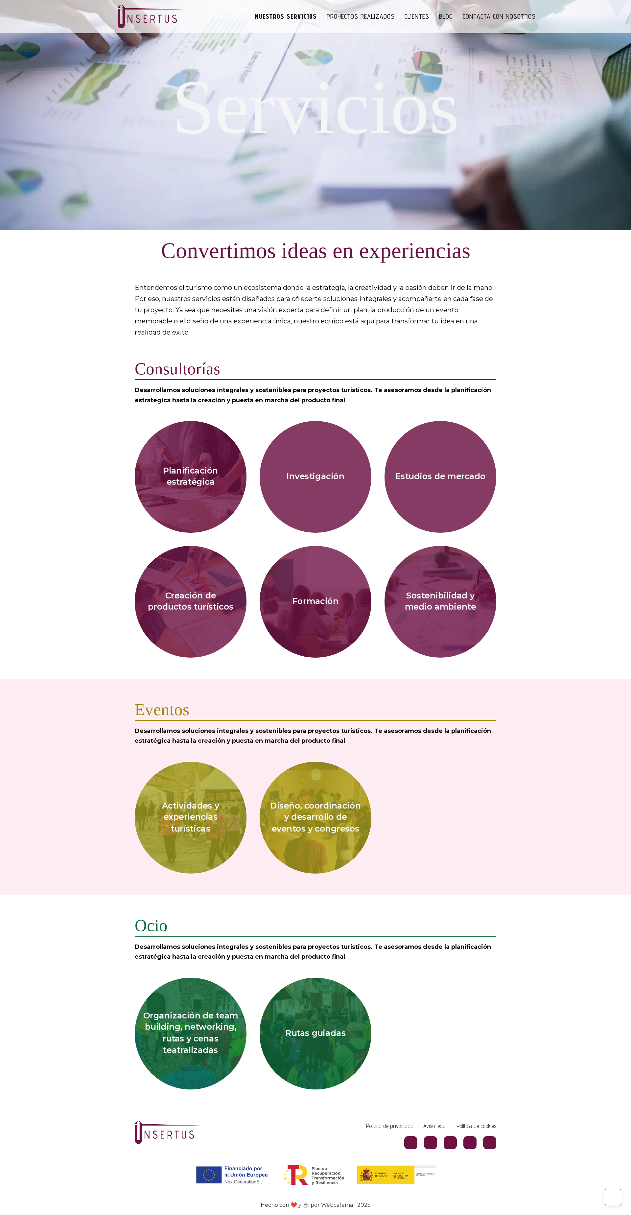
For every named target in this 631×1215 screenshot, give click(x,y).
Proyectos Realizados (361, 16)
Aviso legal (435, 1125)
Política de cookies (476, 1125)
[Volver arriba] (613, 1197)
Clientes (417, 16)
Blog (446, 16)
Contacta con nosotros (499, 16)
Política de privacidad (389, 1125)
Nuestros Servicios (286, 16)
